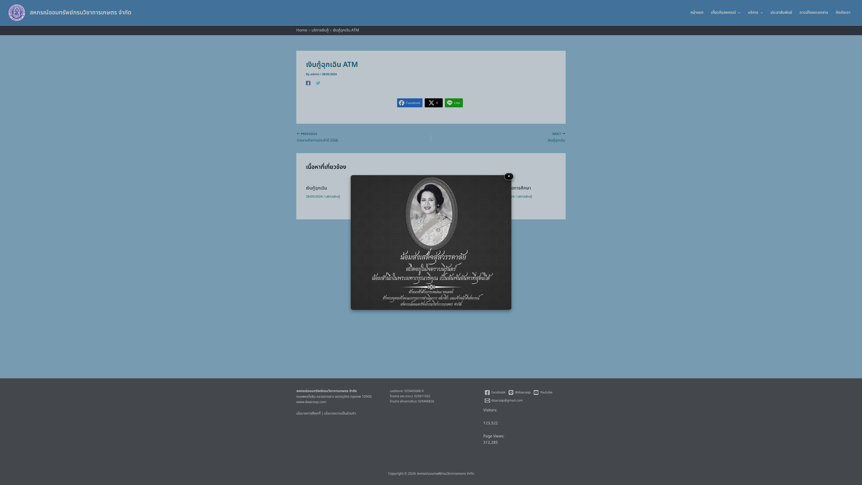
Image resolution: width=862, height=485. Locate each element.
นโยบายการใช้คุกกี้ (308, 413)
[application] (738, 13)
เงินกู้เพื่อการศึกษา (514, 188)
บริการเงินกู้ (332, 196)
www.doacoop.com (311, 402)
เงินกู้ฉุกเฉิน (316, 188)
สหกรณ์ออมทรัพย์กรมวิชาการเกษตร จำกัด (80, 12)
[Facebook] (308, 83)
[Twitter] (318, 83)
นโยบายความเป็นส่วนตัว (340, 413)
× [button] (509, 176)
